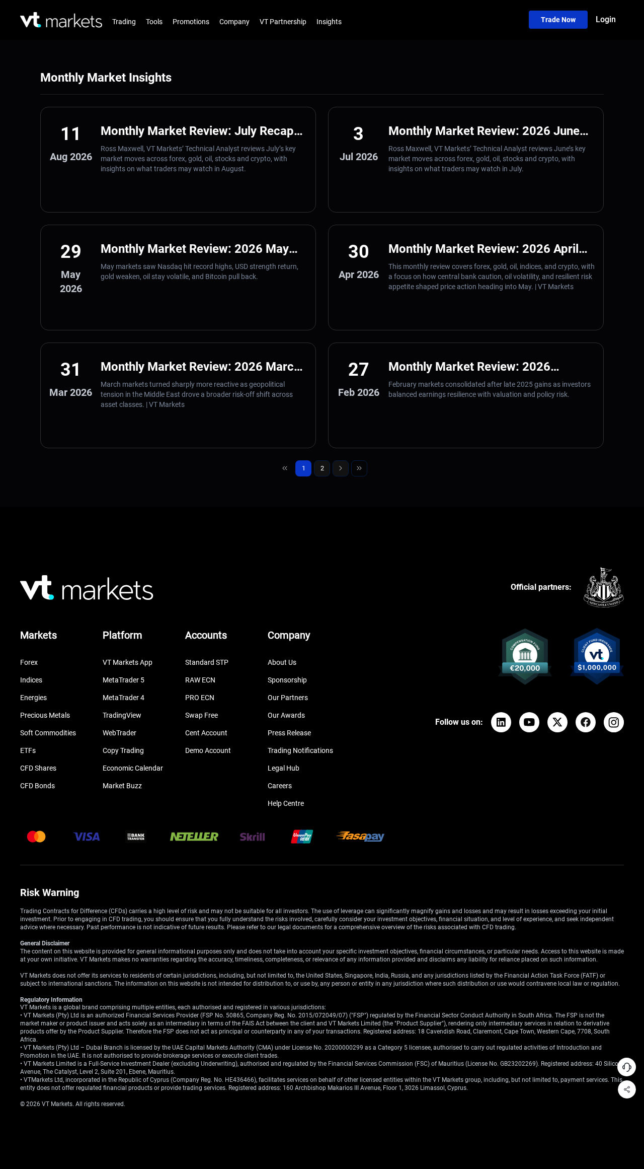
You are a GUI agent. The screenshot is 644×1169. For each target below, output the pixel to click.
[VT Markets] (61, 20)
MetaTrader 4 (123, 698)
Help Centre (286, 803)
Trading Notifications (300, 750)
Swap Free (201, 715)
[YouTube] (529, 722)
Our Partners (288, 698)
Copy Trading (123, 750)
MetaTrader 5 (123, 680)
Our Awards (286, 715)
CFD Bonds (37, 786)
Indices (31, 680)
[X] (557, 722)
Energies (33, 698)
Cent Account (206, 733)
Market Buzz (122, 786)
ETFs (28, 750)
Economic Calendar (133, 768)
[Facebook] (586, 722)
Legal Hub (283, 768)
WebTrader (119, 733)
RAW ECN (200, 680)
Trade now (558, 20)
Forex (29, 662)
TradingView (122, 715)
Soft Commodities (48, 733)
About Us (282, 662)
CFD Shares (38, 768)
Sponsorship (287, 680)
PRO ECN (199, 698)
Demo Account (208, 750)
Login (606, 19)
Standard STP (206, 662)
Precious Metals (45, 715)
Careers (280, 786)
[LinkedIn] (501, 722)
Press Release (289, 733)
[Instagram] (614, 722)
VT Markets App (127, 662)
